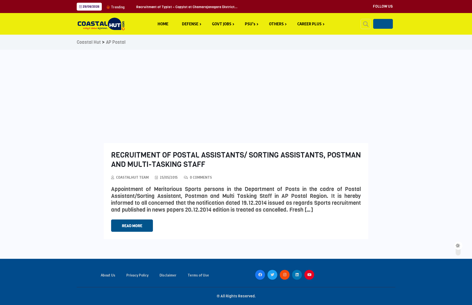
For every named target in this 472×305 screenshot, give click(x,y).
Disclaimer (168, 275)
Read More (132, 225)
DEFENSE (190, 23)
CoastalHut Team (132, 177)
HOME (163, 23)
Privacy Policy (137, 275)
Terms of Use (198, 275)
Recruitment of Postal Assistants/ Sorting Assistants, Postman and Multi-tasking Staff (236, 159)
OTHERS (276, 23)
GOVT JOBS (221, 23)
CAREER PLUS (309, 23)
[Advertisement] (236, 86)
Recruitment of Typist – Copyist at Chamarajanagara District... (186, 7)
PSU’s (250, 23)
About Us (108, 275)
